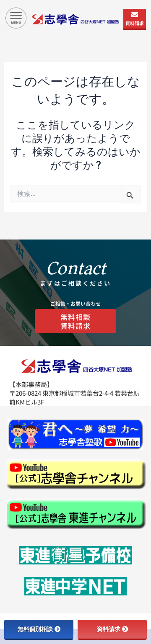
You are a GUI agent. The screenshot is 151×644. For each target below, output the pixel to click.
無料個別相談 (35, 629)
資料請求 (134, 23)
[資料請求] (134, 14)
